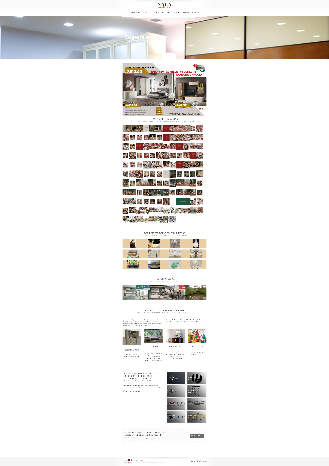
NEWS (168, 12)
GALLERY (148, 12)
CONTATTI (176, 12)
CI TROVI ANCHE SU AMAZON (190, 12)
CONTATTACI (195, 436)
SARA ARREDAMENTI (136, 12)
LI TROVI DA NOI (159, 12)
